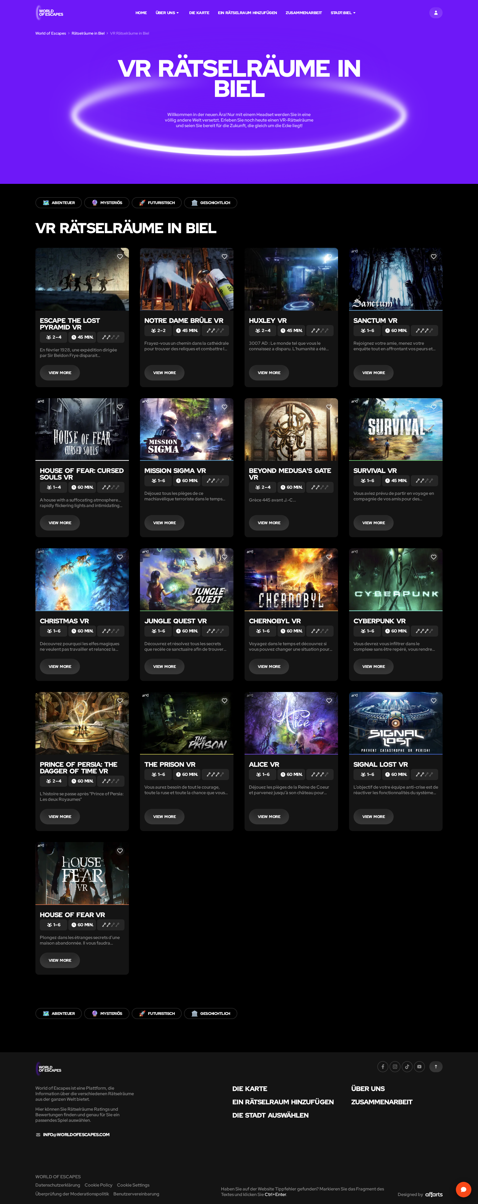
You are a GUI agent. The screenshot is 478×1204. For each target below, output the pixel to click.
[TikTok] (407, 1066)
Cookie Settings (133, 1185)
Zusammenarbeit (304, 13)
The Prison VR (169, 764)
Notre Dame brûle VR (183, 320)
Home (141, 13)
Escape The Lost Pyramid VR (70, 323)
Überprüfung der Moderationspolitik (72, 1194)
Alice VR (264, 764)
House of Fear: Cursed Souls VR (82, 474)
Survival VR (375, 470)
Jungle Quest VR (175, 621)
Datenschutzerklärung (57, 1185)
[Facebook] (382, 1066)
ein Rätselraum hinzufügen (247, 13)
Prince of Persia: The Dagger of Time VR (78, 767)
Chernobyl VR (275, 621)
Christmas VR (64, 621)
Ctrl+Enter (275, 1194)
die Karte (199, 13)
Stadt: (341, 12)
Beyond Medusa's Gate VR (290, 474)
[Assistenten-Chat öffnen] (463, 1189)
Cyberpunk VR (380, 621)
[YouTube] (419, 1066)
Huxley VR (268, 320)
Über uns (165, 12)
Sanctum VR (375, 320)
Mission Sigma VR (175, 470)
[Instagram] (395, 1066)
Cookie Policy (99, 1185)
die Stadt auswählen (270, 1115)
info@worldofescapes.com (76, 1135)
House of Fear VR (72, 914)
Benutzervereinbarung (136, 1194)
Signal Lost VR (381, 764)
